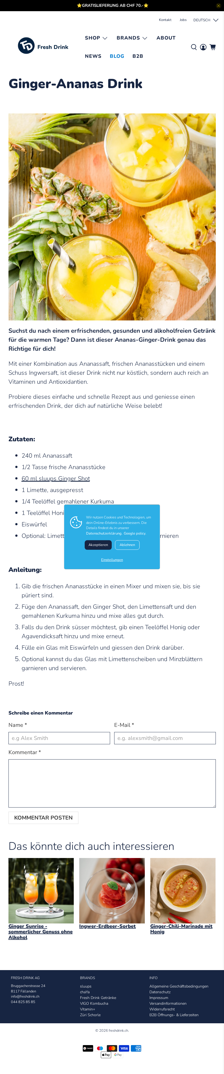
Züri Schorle (90, 1015)
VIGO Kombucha (94, 1003)
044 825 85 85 (23, 1002)
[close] (218, 5)
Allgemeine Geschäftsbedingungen (178, 986)
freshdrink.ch (118, 1030)
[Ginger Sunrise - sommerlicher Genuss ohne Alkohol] (41, 890)
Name (17, 725)
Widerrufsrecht (162, 1009)
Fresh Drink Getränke (98, 997)
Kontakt (165, 19)
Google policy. (135, 533)
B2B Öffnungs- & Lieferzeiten (174, 1015)
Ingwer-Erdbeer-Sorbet (107, 926)
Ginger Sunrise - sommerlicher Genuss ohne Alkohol (40, 932)
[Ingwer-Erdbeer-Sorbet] (112, 890)
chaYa (85, 992)
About (166, 38)
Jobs (183, 19)
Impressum (158, 997)
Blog (117, 56)
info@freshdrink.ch (25, 996)
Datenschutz (159, 992)
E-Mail (124, 725)
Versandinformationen (168, 1003)
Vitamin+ (87, 1009)
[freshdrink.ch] (45, 47)
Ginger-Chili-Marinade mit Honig (181, 929)
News (93, 56)
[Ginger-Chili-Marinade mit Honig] (183, 890)
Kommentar (24, 752)
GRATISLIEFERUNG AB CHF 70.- (112, 5)
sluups (86, 986)
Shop (92, 38)
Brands (128, 38)
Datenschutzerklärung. (104, 533)
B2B (137, 56)
